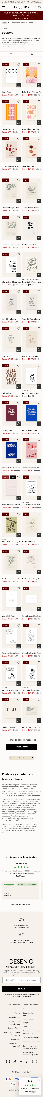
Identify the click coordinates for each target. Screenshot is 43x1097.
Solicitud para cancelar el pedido (30, 1054)
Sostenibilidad (14, 1017)
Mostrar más (21, 747)
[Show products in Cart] (39, 7)
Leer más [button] (6, 47)
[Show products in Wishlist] (34, 7)
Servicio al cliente (30, 1009)
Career (17, 1013)
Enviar (21, 989)
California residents (31, 1038)
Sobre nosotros (14, 1005)
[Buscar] (8, 7)
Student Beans (14, 1028)
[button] (30, 1086)
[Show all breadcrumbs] (4, 23)
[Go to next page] (32, 758)
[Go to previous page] (11, 758)
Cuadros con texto (17, 23)
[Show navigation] (3, 7)
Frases (30, 23)
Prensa (17, 1009)
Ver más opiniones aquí (21, 904)
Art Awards (15, 1039)
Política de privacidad (27, 994)
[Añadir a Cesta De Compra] (18, 85)
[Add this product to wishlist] (18, 64)
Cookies (26, 1027)
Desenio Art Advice (30, 1005)
